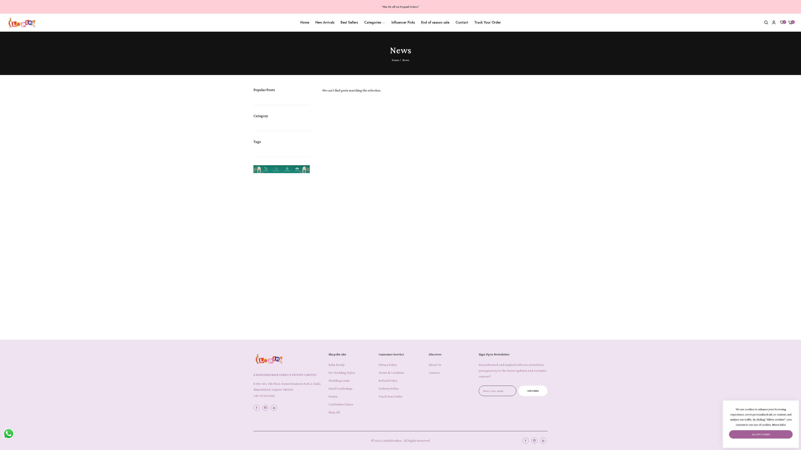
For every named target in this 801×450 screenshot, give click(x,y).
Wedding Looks (339, 380)
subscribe (533, 390)
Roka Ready (337, 364)
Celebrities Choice (341, 404)
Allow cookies (761, 434)
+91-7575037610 (264, 396)
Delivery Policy (389, 388)
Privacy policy (388, 364)
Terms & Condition (391, 372)
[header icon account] (774, 22)
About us (435, 364)
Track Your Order (391, 396)
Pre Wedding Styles (342, 372)
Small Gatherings (341, 388)
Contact (434, 372)
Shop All (334, 412)
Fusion (333, 396)
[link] (374, 23)
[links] (257, 407)
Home (395, 60)
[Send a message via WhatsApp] (8, 433)
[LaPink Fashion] (22, 22)
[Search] (766, 22)
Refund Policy (388, 380)
